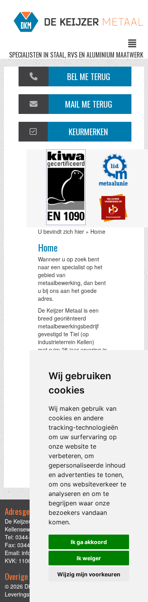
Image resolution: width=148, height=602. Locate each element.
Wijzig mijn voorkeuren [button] (88, 574)
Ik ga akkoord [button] (89, 542)
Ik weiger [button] (89, 558)
